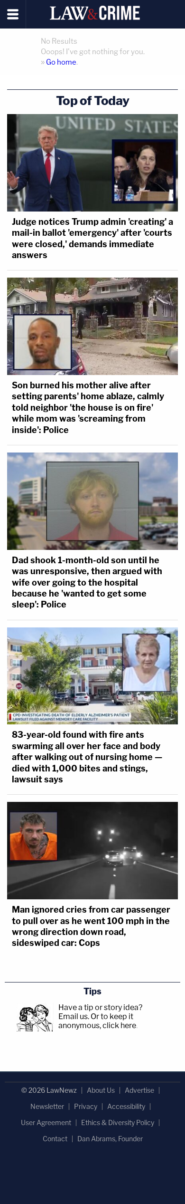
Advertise (139, 1090)
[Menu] (13, 14)
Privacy (85, 1106)
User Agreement (46, 1122)
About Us (101, 1090)
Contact (55, 1139)
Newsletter (47, 1106)
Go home (61, 62)
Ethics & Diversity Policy (117, 1122)
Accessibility (126, 1106)
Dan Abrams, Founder (110, 1139)
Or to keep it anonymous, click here (97, 1021)
